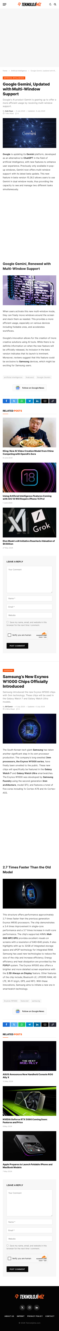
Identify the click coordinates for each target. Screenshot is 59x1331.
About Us (9, 1316)
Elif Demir (9, 707)
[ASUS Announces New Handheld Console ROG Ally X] (29, 1056)
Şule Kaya (9, 111)
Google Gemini (43, 377)
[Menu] (4, 4)
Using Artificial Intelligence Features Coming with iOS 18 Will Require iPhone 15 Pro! (27, 497)
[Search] (54, 4)
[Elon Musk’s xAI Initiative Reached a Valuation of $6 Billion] (29, 522)
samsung (36, 1001)
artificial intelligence (13, 377)
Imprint (21, 1316)
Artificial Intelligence (14, 78)
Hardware (8, 670)
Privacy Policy (35, 1316)
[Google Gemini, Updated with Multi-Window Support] (29, 133)
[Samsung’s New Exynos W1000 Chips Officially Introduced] (29, 728)
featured (30, 377)
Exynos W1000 (10, 1001)
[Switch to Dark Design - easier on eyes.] (50, 4)
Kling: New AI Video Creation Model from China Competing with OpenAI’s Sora (28, 452)
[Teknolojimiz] (29, 4)
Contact (49, 1316)
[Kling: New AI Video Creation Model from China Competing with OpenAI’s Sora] (29, 432)
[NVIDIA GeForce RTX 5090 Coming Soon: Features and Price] (29, 1101)
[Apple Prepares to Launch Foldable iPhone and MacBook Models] (29, 1146)
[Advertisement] (29, 38)
